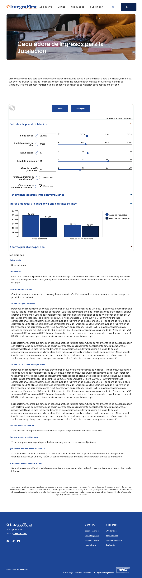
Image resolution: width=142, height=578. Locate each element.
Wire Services (111, 531)
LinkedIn (18, 541)
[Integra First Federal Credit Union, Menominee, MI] (22, 7)
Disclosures (11, 569)
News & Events (90, 545)
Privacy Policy (22, 569)
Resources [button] (78, 7)
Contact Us (110, 545)
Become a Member (92, 531)
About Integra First (92, 535)
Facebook (8, 541)
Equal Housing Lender (105, 572)
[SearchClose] (113, 7)
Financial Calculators (114, 540)
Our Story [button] (96, 7)
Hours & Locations (92, 540)
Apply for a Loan (112, 535)
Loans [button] (62, 7)
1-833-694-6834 (20, 533)
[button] (71, 124)
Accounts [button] (46, 7)
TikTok (13, 541)
